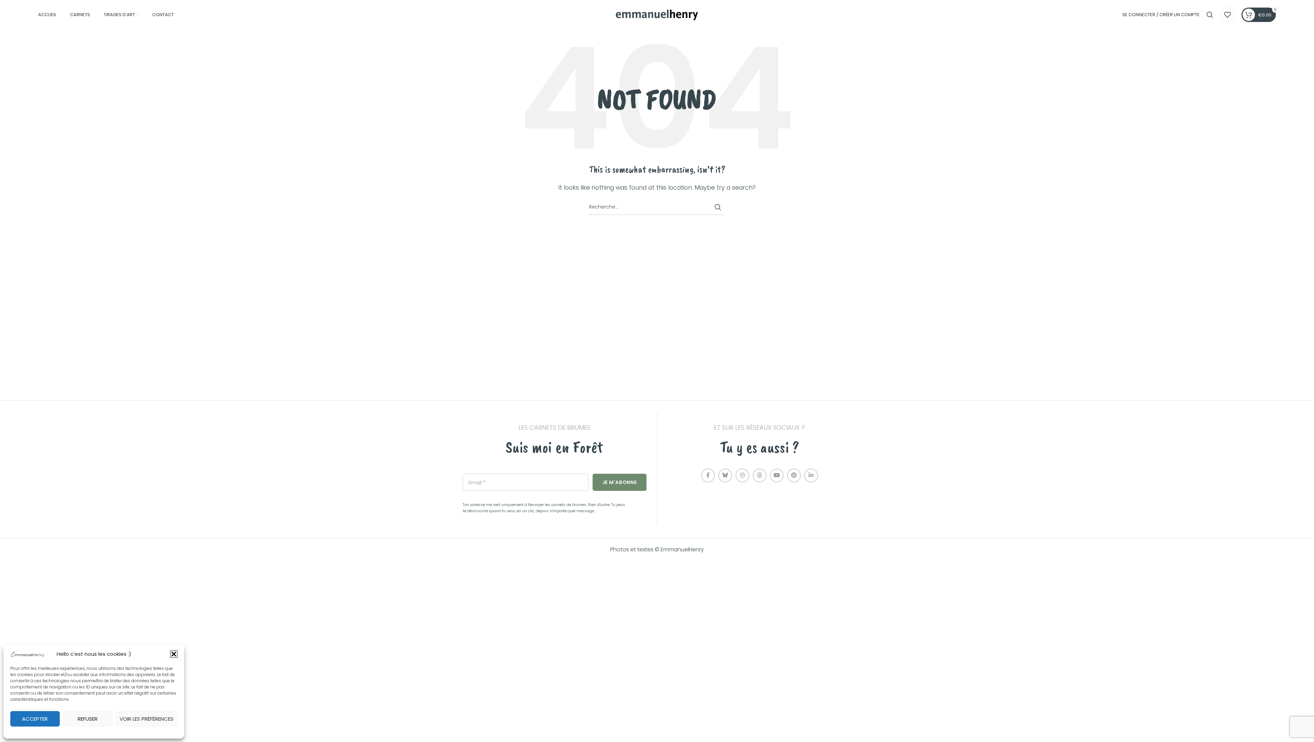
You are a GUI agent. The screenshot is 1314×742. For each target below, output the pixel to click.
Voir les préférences (146, 718)
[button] (173, 654)
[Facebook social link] (708, 475)
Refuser (88, 718)
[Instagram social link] (742, 475)
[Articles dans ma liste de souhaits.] (1227, 15)
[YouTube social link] (777, 475)
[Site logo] (657, 14)
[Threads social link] (759, 475)
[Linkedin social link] (811, 475)
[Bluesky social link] (725, 475)
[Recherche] (1210, 15)
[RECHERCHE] (718, 207)
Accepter (35, 718)
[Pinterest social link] (794, 475)
